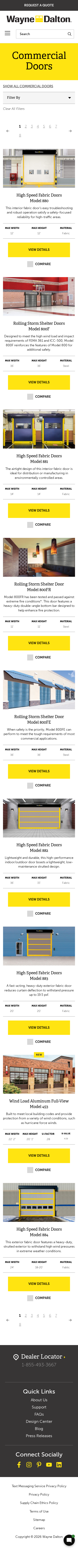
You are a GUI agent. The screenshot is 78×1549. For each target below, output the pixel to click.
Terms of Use (39, 1511)
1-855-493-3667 (39, 1365)
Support (39, 1407)
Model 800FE (39, 722)
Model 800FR (39, 590)
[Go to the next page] (70, 131)
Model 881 (39, 461)
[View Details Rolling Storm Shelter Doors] (39, 296)
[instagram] (29, 1465)
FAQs (39, 1414)
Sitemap (39, 1520)
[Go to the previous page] (8, 131)
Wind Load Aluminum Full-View (39, 1101)
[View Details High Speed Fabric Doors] (39, 168)
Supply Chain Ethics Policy (39, 1503)
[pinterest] (39, 1465)
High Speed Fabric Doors (39, 195)
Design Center (39, 1421)
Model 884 (39, 1235)
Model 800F (39, 329)
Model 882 (39, 850)
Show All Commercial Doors (28, 86)
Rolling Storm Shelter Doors (39, 323)
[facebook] (19, 1465)
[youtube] (49, 1465)
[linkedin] (59, 1465)
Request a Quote (39, 5)
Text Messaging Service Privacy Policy (39, 1486)
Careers (39, 1528)
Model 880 (39, 201)
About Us (39, 1399)
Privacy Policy (39, 1494)
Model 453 (39, 1106)
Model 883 (39, 978)
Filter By (13, 98)
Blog (39, 1428)
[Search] (69, 34)
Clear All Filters (14, 109)
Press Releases (39, 1435)
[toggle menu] (7, 33)
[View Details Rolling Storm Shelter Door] (39, 557)
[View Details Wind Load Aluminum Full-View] (39, 1074)
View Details (39, 250)
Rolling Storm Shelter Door (39, 584)
